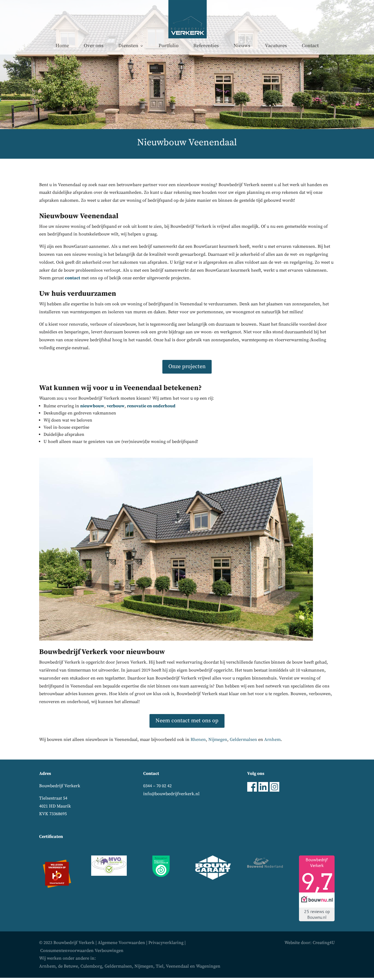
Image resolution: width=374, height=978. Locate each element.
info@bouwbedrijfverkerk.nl (171, 794)
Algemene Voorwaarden (121, 942)
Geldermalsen (243, 739)
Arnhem (272, 739)
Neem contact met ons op (187, 720)
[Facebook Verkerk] (252, 790)
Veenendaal (177, 966)
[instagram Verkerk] (274, 790)
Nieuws (242, 46)
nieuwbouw (92, 406)
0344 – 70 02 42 (157, 786)
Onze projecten (187, 366)
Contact (310, 46)
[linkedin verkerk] (263, 790)
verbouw (116, 406)
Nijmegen (217, 739)
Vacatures (276, 46)
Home (62, 46)
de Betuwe (68, 966)
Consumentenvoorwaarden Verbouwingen (81, 950)
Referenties (206, 46)
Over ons (93, 46)
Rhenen (198, 739)
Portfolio (169, 46)
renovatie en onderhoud (151, 406)
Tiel (159, 966)
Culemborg (91, 966)
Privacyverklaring (165, 942)
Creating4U (324, 942)
